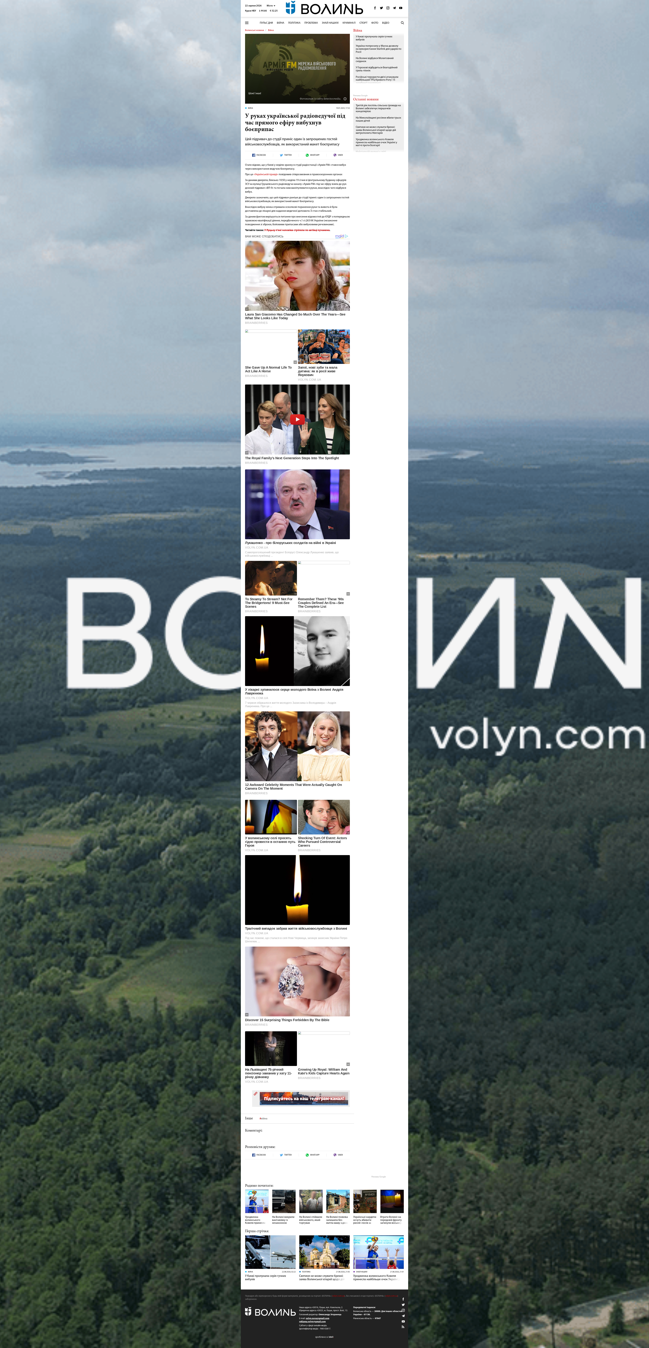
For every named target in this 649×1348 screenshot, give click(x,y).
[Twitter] (381, 9)
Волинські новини (254, 30)
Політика (294, 23)
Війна (280, 23)
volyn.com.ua (338, 1296)
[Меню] (246, 23)
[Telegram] (394, 9)
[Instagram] (388, 9)
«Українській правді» (266, 174)
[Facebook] (375, 9)
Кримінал (349, 23)
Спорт (363, 23)
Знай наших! (330, 23)
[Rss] (403, 1327)
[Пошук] (402, 23)
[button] (271, 6)
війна (264, 1118)
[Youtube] (400, 9)
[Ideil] (324, 1337)
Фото (374, 23)
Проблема (311, 23)
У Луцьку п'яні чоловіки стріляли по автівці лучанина (297, 230)
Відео (385, 23)
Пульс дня (266, 23)
